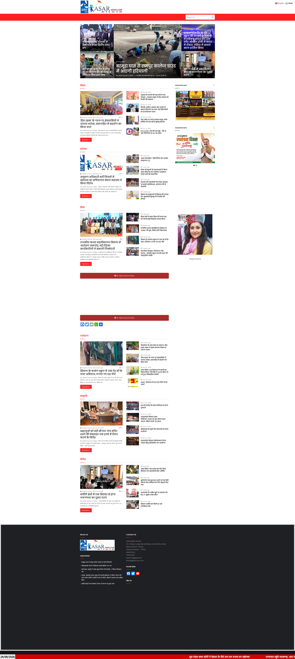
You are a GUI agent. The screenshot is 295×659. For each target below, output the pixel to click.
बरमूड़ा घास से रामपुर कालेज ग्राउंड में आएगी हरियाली (146, 68)
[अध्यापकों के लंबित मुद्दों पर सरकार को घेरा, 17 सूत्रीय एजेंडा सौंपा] (132, 493)
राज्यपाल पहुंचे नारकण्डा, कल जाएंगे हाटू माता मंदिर (235, 657)
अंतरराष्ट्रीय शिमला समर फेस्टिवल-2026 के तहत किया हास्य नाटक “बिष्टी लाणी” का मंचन (153, 419)
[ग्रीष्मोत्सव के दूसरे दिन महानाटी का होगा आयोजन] (132, 429)
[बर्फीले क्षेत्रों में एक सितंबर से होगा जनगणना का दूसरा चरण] (198, 64)
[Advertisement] (124, 296)
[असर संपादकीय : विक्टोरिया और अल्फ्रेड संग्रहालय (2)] (132, 158)
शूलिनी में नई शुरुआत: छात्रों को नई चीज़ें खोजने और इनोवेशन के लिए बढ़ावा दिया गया (154, 482)
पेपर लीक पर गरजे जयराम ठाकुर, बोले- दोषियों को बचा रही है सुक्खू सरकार (154, 120)
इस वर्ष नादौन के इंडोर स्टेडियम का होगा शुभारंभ (154, 406)
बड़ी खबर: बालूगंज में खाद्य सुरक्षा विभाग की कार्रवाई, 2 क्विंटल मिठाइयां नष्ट (96, 72)
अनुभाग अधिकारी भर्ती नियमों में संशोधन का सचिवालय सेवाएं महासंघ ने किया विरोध (101, 180)
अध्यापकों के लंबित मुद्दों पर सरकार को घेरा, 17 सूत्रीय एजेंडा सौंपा (154, 493)
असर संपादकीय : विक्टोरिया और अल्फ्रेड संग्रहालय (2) (154, 159)
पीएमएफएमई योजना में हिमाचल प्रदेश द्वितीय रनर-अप (96, 45)
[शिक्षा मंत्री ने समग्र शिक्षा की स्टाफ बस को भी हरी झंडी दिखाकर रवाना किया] (132, 217)
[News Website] (101, 7)
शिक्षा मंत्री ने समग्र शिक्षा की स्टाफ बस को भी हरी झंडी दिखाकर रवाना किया (153, 217)
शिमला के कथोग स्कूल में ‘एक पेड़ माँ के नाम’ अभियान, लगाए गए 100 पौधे (154, 240)
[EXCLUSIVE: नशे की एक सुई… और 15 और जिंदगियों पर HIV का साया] (132, 131)
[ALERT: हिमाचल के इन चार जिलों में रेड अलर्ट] (132, 382)
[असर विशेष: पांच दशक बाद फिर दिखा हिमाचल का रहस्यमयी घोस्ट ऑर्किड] (132, 469)
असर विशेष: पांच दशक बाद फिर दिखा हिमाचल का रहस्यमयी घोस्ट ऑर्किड (153, 470)
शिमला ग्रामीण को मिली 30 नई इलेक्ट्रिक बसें (151, 505)
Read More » (86, 140)
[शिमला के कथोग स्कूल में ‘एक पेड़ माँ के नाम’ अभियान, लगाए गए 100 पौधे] (132, 240)
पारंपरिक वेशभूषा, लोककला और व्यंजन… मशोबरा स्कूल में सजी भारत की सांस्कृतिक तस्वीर (154, 253)
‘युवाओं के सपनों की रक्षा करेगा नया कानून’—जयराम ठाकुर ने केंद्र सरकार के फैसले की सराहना (155, 97)
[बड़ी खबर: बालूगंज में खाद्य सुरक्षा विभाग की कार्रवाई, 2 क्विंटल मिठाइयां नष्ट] (97, 64)
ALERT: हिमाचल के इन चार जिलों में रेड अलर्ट (154, 383)
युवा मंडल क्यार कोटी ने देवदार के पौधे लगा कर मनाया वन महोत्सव (166, 657)
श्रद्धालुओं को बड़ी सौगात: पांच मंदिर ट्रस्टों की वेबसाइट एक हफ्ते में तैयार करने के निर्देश (99, 434)
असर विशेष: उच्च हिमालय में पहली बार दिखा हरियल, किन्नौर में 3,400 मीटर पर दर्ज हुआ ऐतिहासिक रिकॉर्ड (154, 372)
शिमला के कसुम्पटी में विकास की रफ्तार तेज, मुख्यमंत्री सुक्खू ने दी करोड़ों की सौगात (154, 196)
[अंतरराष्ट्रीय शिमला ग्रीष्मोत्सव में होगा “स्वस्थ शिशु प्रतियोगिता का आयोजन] (132, 441)
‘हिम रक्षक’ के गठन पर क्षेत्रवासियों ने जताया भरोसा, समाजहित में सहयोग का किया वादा (100, 124)
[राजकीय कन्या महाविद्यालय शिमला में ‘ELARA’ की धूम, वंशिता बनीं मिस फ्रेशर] (132, 228)
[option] (147, 51)
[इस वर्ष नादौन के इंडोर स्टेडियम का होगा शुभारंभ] (132, 406)
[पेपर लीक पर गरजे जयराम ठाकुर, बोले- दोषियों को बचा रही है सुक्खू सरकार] (132, 120)
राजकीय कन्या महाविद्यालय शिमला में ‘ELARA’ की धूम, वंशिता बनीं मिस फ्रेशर (154, 229)
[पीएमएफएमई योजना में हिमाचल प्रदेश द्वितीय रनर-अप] (97, 37)
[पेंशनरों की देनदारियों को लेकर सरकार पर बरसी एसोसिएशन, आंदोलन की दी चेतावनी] (132, 182)
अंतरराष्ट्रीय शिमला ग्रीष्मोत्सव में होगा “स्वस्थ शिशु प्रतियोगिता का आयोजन (153, 441)
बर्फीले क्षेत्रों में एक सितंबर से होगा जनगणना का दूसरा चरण (198, 72)
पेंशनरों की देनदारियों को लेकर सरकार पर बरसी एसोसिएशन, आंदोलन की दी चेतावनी (154, 184)
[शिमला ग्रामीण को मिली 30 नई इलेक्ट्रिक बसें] (132, 504)
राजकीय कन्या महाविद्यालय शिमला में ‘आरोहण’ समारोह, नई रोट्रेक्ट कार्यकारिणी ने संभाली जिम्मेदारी (100, 245)
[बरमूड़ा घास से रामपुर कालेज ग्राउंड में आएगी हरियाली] (147, 51)
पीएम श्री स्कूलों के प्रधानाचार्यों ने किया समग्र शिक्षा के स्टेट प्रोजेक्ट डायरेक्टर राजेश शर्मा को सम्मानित (154, 172)
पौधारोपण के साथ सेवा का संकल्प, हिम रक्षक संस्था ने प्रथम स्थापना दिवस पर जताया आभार (154, 347)
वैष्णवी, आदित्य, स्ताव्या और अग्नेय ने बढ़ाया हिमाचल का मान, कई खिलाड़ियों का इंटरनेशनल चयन (154, 109)
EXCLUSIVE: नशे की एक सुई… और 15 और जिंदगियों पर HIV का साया (153, 132)
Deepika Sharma (86, 117)
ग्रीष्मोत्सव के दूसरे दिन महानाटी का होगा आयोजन (154, 430)
